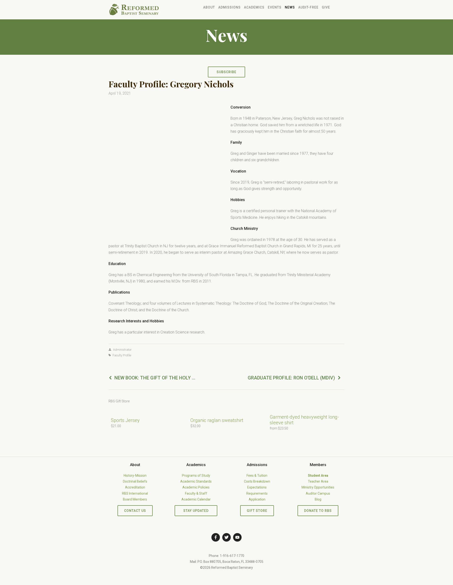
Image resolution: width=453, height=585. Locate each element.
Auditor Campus (318, 493)
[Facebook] (215, 537)
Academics (254, 7)
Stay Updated (196, 511)
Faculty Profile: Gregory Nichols (171, 83)
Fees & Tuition (257, 475)
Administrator (122, 349)
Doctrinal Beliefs (135, 481)
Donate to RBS (318, 511)
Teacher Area (318, 481)
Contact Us (135, 511)
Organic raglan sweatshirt (216, 420)
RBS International (135, 493)
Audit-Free (308, 7)
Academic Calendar (196, 499)
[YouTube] (237, 537)
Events (274, 7)
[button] (336, 401)
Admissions (229, 7)
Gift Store (257, 511)
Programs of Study (196, 475)
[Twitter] (226, 537)
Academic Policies (196, 487)
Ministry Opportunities (318, 487)
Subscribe (226, 72)
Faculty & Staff (196, 493)
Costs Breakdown (257, 481)
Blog (318, 499)
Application (257, 499)
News (290, 7)
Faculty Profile (122, 355)
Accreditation (135, 487)
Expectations (257, 487)
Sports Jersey (125, 420)
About (209, 7)
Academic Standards (196, 481)
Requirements (257, 493)
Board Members (135, 499)
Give (326, 7)
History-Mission (135, 475)
